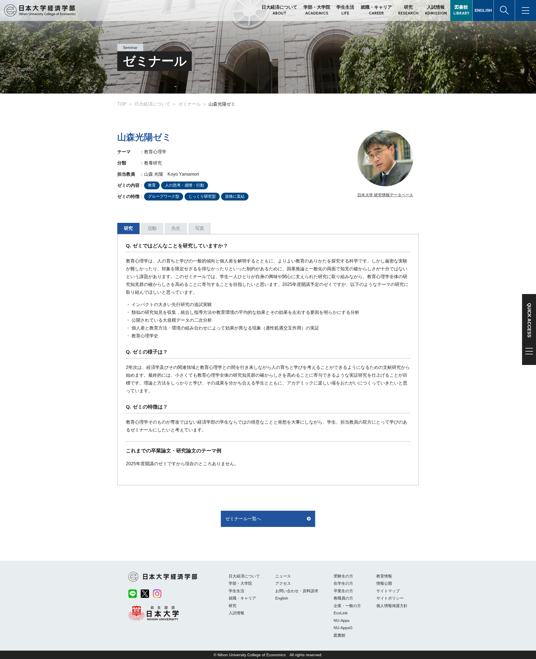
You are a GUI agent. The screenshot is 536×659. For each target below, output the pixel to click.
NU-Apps (342, 620)
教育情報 (384, 576)
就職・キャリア (242, 598)
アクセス (283, 583)
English (281, 598)
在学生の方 (343, 583)
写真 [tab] (199, 228)
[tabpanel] (268, 360)
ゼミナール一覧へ (243, 518)
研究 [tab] (128, 228)
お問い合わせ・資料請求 (296, 591)
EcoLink (341, 613)
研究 (232, 605)
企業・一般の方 (347, 605)
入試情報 (236, 613)
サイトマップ (388, 591)
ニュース (283, 576)
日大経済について (244, 576)
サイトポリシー (390, 598)
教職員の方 (343, 598)
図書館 (339, 635)
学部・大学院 (240, 583)
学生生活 (236, 591)
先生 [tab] (175, 228)
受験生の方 (343, 576)
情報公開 (384, 583)
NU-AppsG (343, 627)
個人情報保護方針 (392, 605)
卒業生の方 (343, 591)
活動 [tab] (152, 228)
